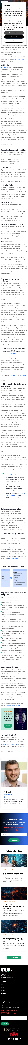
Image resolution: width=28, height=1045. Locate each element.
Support (3, 987)
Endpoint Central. (13, 558)
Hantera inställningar (14, 32)
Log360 (10, 475)
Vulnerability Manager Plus (10, 547)
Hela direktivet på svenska (13, 705)
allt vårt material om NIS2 (11, 744)
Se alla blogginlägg (14, 957)
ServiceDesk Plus (18, 484)
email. (22, 830)
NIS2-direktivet (5, 67)
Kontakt (3, 990)
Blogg (2, 984)
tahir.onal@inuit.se (8, 794)
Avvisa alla (14, 40)
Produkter (4, 981)
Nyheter (3, 999)
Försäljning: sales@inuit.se (7, 977)
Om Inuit (3, 996)
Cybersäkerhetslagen (19, 59)
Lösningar (3, 993)
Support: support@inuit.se (7, 975)
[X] (9, 1039)
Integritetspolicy (8, 17)
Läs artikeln (14, 353)
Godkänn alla (14, 36)
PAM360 (15, 375)
